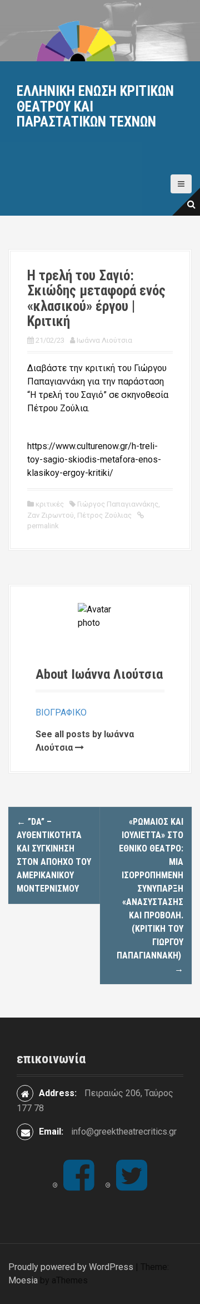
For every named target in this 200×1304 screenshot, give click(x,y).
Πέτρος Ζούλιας (104, 515)
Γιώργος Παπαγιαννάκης (117, 504)
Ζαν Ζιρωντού (50, 515)
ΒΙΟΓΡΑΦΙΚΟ (61, 712)
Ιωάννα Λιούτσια (104, 340)
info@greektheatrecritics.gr (124, 1131)
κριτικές (50, 504)
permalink (43, 526)
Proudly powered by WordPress (70, 1267)
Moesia (23, 1280)
